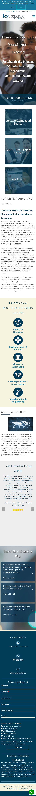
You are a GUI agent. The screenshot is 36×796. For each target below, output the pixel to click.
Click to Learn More (18, 101)
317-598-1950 (18, 660)
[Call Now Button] (31, 792)
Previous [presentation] (3, 509)
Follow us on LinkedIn (18, 647)
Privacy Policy (23, 789)
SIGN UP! (18, 747)
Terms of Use (13, 789)
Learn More (18, 121)
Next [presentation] (32, 509)
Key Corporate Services (14, 16)
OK (21, 7)
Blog (8, 11)
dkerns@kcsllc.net (18, 673)
